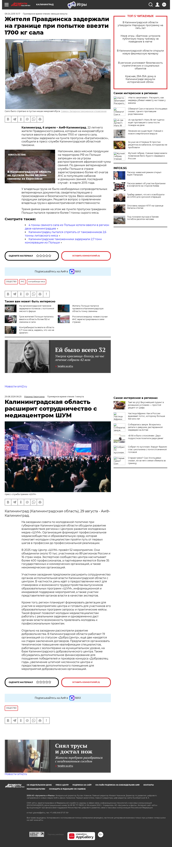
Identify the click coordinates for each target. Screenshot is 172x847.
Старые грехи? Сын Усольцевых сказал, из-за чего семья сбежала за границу (147, 460)
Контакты (148, 785)
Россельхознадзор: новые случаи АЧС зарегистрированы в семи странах (90, 319)
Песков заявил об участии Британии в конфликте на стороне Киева (146, 184)
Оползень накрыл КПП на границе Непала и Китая (145, 207)
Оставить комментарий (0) (86, 256)
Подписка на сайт (82, 785)
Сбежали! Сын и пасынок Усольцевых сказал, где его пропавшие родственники (147, 111)
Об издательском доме (39, 785)
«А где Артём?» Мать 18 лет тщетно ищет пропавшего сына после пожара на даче (146, 122)
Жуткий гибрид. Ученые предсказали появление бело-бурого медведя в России (147, 156)
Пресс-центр (62, 785)
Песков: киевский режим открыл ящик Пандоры (144, 173)
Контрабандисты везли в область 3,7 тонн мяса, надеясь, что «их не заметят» (36, 330)
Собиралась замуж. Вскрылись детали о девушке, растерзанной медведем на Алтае (145, 427)
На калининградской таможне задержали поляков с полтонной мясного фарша (36, 308)
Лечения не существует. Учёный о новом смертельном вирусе (145, 132)
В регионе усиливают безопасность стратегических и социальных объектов (140, 65)
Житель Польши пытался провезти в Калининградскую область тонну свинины (87, 308)
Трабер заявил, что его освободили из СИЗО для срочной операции (145, 195)
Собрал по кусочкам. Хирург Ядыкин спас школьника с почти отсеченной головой (147, 449)
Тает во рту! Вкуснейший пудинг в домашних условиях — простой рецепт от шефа (146, 405)
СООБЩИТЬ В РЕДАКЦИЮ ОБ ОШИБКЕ (67, 789)
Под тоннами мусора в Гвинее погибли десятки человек (143, 218)
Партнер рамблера (56, 834)
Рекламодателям (36, 789)
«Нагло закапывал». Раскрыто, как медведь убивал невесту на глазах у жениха (147, 100)
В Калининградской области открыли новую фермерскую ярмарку (140, 52)
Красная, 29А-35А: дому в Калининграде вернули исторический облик (140, 79)
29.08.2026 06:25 (13, 396)
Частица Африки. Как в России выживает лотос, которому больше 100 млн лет (146, 416)
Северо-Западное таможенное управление (83, 111)
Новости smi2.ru (16, 386)
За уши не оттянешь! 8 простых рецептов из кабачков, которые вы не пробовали (147, 145)
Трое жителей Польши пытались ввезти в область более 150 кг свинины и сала (36, 319)
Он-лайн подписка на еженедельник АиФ (117, 785)
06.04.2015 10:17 (12, 13)
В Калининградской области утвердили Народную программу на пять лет (140, 25)
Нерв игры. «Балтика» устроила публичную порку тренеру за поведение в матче (140, 39)
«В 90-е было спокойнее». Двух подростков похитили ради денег (145, 437)
